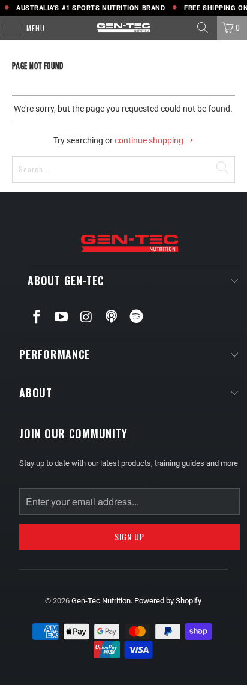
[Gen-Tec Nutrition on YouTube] (62, 317)
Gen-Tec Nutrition (101, 600)
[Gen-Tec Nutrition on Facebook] (37, 317)
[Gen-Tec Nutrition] (123, 28)
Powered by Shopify (167, 600)
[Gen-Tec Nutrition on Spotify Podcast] (137, 317)
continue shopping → (154, 140)
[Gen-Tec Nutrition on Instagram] (87, 317)
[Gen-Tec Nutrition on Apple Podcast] (112, 317)
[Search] (202, 28)
